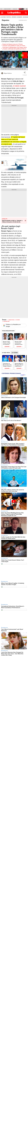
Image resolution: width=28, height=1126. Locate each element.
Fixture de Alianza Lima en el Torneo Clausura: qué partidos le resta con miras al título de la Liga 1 (14, 45)
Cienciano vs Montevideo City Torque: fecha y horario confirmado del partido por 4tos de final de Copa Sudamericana (14, 48)
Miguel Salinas (8, 73)
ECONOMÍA (19, 17)
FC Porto (18, 319)
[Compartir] (24, 72)
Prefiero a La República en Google (13, 325)
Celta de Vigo (6, 321)
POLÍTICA (8, 17)
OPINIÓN (14, 17)
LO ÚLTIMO (3, 17)
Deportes (5, 20)
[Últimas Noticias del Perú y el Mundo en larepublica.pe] (14, 13)
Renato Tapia (11, 319)
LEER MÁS (7, 346)
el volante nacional (19, 86)
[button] (2, 13)
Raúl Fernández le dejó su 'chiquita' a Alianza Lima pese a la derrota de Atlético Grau (12, 221)
